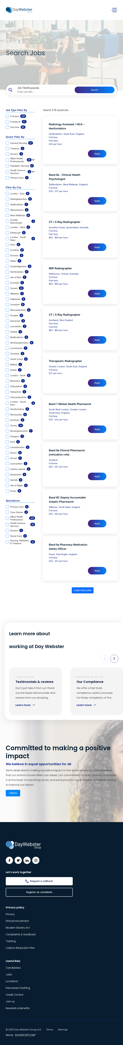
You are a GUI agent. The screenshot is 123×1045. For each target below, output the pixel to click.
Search (94, 90)
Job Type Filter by (16, 110)
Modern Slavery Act (18, 928)
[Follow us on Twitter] (18, 860)
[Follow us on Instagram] (35, 860)
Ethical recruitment (17, 921)
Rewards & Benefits (18, 1008)
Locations (12, 981)
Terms (49, 1029)
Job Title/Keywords (28, 88)
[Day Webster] (19, 10)
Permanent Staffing (18, 988)
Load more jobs (82, 590)
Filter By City (13, 187)
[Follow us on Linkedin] (27, 860)
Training (11, 941)
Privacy (10, 914)
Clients (13, 793)
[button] (105, 659)
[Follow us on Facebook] (9, 860)
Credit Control (14, 995)
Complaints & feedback (21, 934)
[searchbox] (44, 91)
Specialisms (13, 500)
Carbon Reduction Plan (20, 948)
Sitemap (63, 1029)
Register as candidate (39, 892)
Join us (10, 1001)
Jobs (9, 974)
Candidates (13, 968)
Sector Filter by (15, 137)
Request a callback (41, 881)
